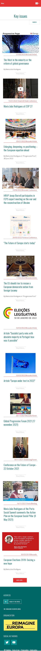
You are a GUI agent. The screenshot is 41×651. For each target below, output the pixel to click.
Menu (2, 3)
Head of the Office (14, 602)
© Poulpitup (7, 650)
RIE (6, 602)
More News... (20, 580)
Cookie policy (33, 650)
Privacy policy (25, 650)
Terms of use (16, 650)
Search (34, 22)
